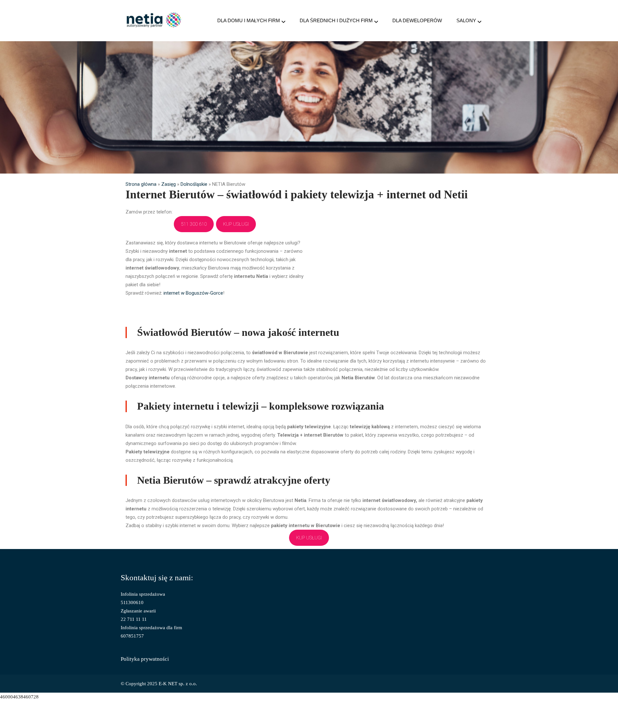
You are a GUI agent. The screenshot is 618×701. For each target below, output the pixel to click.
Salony (466, 20)
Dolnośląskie (194, 184)
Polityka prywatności (145, 659)
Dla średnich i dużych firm (336, 20)
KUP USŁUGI (236, 224)
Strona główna (141, 184)
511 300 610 (194, 224)
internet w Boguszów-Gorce (193, 293)
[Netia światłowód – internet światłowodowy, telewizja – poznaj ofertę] (154, 20)
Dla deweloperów (417, 20)
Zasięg (168, 184)
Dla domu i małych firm (248, 20)
